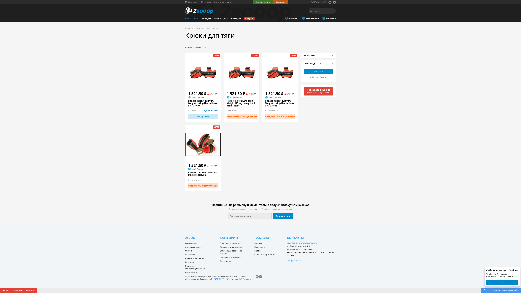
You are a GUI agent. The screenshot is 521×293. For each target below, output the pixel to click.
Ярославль (193, 2)
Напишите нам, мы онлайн (505, 290)
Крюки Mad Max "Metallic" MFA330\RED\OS (203, 173)
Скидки (236, 18)
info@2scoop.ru (244, 279)
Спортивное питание (230, 243)
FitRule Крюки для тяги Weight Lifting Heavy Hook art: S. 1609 (241, 103)
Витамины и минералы (231, 247)
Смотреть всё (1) (294, 260)
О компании (191, 243)
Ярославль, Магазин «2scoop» (302, 243)
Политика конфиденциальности (195, 267)
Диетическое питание (230, 257)
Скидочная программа (265, 254)
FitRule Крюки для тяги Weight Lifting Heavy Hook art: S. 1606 (279, 103)
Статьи (188, 250)
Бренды (206, 18)
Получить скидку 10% (24, 290)
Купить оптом (263, 2)
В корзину (203, 116)
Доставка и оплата (194, 247)
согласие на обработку (259, 209)
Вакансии (189, 262)
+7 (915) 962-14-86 (318, 2)
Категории (191, 18)
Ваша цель (221, 18)
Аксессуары (225, 261)
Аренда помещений (194, 258)
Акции (249, 18)
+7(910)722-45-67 (221, 279)
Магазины (190, 254)
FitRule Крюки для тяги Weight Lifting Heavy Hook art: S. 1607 (202, 103)
